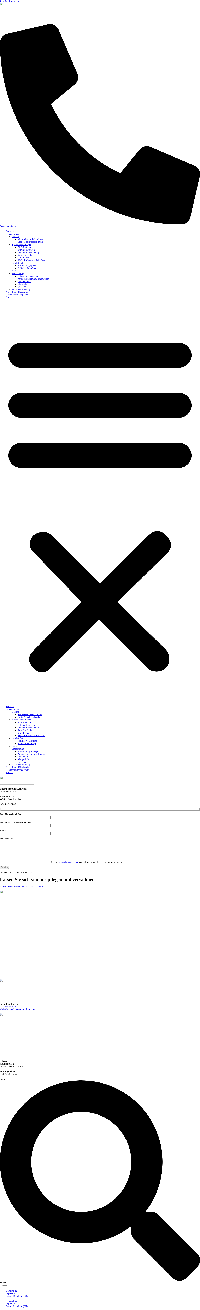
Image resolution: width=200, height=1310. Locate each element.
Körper (15, 271)
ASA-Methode (24, 247)
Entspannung (18, 273)
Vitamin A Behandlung (28, 252)
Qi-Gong (22, 286)
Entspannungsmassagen (29, 276)
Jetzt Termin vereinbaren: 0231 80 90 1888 (21, 886)
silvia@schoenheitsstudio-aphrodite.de (17, 1009)
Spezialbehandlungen (21, 244)
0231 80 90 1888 (8, 1006)
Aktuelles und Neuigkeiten (18, 292)
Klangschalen (24, 284)
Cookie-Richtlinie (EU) (17, 1296)
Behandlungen (12, 234)
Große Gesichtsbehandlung (30, 242)
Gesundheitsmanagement (17, 294)
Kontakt (9, 297)
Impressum (11, 1293)
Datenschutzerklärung (68, 862)
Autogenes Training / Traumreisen (33, 279)
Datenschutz (11, 1290)
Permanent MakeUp (21, 289)
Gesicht (15, 236)
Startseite (10, 231)
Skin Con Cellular (26, 255)
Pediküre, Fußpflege (27, 268)
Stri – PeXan (23, 257)
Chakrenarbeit (24, 281)
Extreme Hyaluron (26, 249)
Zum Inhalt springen (9, 1)
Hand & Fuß (17, 263)
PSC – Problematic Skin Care (31, 260)
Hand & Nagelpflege (27, 265)
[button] (100, 502)
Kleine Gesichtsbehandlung (30, 239)
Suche (3, 1079)
